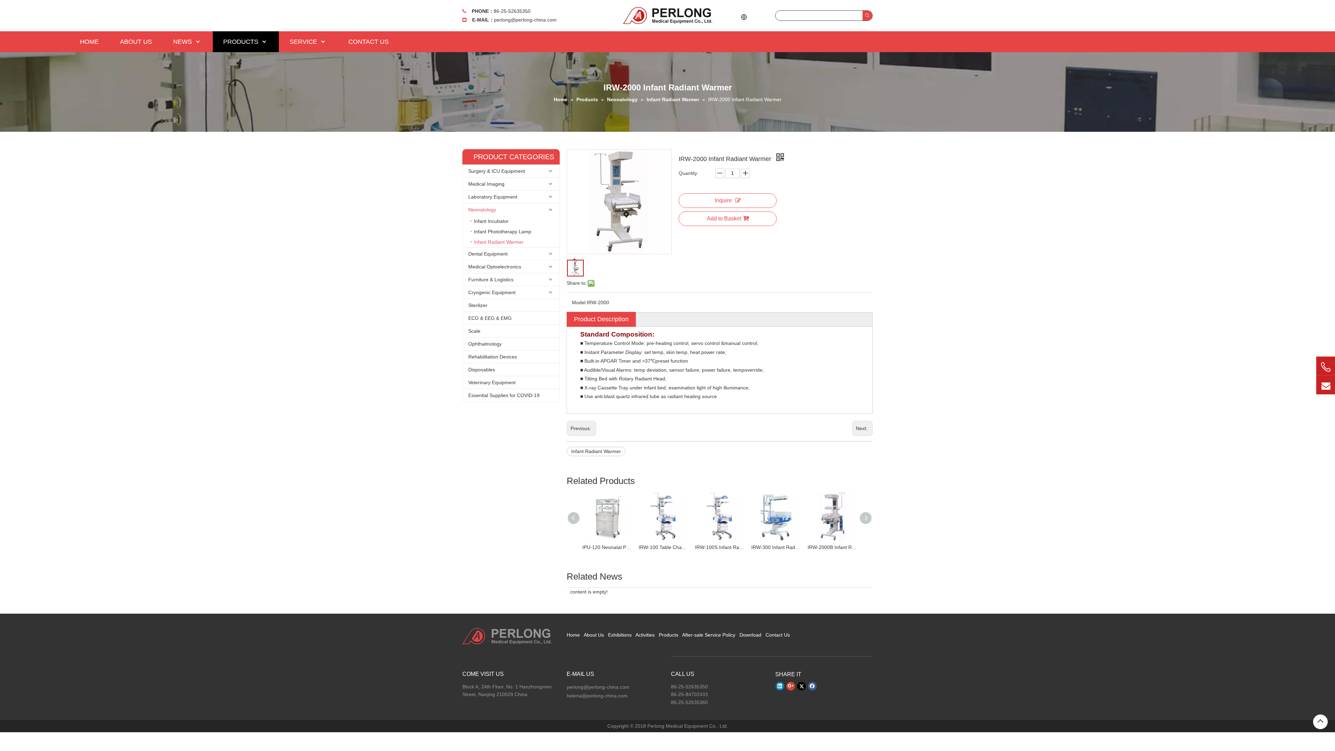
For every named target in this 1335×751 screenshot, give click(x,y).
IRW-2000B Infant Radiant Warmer (832, 547)
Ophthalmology (485, 344)
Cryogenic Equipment (492, 292)
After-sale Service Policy (708, 635)
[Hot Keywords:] (867, 16)
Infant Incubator (491, 221)
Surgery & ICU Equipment (496, 171)
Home (573, 635)
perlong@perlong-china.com (525, 20)
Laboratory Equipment (492, 197)
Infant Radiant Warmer (499, 242)
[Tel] (1325, 367)
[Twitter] (801, 686)
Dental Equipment (488, 254)
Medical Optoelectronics (494, 266)
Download (750, 635)
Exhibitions (620, 635)
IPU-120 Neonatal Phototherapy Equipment (607, 547)
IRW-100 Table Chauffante (663, 547)
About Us (594, 635)
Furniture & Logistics (490, 279)
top (1320, 721)
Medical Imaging (486, 184)
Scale (474, 331)
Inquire (723, 200)
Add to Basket (724, 218)
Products (668, 635)
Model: (579, 302)
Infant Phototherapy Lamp (502, 231)
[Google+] (790, 686)
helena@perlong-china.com (597, 695)
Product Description (601, 319)
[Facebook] (812, 686)
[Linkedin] (780, 686)
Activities (645, 635)
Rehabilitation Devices (492, 357)
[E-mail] (1325, 385)
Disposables (481, 369)
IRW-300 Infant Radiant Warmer (776, 547)
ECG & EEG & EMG (490, 318)
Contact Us (778, 635)
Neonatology (482, 209)
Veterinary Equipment (492, 382)
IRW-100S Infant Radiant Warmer (719, 547)
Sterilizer (477, 305)
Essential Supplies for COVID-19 (504, 395)
